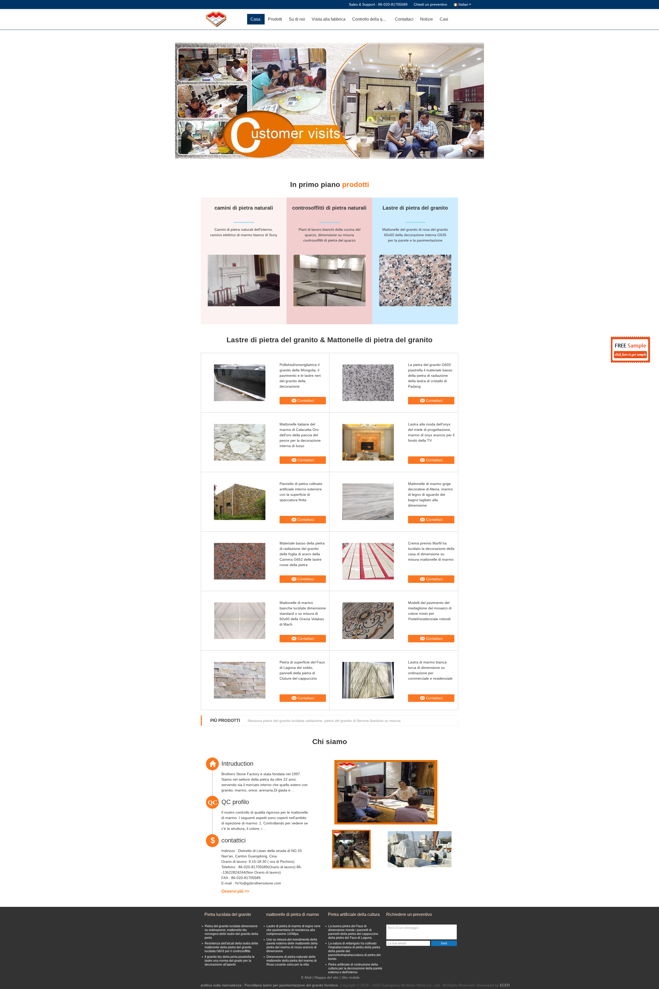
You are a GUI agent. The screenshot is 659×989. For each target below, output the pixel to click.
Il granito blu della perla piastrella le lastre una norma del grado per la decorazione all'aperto (230, 960)
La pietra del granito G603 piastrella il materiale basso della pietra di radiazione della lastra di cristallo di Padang (430, 375)
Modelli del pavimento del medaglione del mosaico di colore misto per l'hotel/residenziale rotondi (430, 611)
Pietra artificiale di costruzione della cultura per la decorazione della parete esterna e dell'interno (355, 968)
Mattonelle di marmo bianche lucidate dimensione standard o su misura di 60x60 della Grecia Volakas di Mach (303, 613)
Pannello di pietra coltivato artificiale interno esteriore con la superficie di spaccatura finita (301, 492)
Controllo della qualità (372, 19)
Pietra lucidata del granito (227, 914)
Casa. (255, 19)
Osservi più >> (235, 891)
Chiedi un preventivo (430, 4)
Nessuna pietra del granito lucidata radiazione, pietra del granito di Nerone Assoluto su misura (324, 721)
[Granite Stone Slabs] (329, 101)
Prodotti (275, 19)
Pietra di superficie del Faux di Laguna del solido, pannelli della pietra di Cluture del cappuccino (302, 670)
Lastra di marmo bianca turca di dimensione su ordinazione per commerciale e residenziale (430, 670)
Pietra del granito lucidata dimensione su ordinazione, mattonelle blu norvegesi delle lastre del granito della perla (231, 932)
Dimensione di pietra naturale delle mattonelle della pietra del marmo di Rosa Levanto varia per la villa (291, 960)
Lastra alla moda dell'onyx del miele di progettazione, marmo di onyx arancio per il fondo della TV (431, 432)
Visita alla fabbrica (328, 19)
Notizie (426, 19)
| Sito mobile (350, 977)
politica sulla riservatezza (221, 985)
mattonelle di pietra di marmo (292, 914)
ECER (505, 985)
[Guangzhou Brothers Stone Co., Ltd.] (217, 19)
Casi (444, 19)
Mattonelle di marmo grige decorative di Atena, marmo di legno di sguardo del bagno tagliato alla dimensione (430, 494)
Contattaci (404, 19)
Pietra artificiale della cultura (354, 914)
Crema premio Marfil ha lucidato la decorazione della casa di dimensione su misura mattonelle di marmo (431, 551)
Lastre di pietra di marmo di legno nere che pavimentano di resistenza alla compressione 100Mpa (293, 930)
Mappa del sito (327, 977)
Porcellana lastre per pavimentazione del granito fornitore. (292, 985)
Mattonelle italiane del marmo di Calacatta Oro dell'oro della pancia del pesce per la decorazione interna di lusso (300, 435)
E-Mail (306, 977)
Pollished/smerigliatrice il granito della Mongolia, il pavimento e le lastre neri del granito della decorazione (300, 375)
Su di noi (297, 19)
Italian (463, 4)
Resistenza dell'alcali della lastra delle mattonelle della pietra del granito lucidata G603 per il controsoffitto (231, 947)
